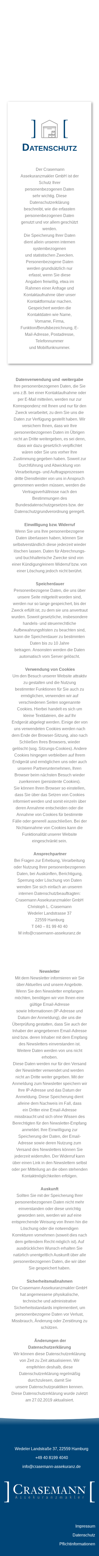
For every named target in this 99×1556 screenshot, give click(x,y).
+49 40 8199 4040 (51, 1457)
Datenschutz (84, 1535)
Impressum (85, 1526)
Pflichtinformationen (77, 1544)
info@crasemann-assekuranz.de (51, 1466)
